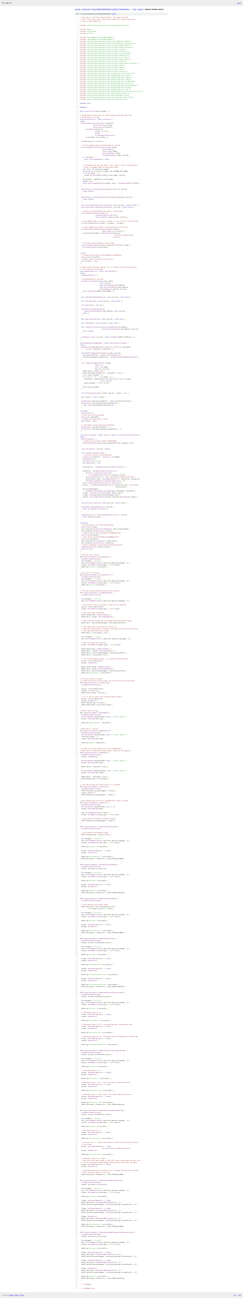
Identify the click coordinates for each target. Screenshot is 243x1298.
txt (235, 1295)
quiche (77, 9)
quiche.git (86, 9)
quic (134, 9)
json (239, 1295)
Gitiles (11, 1295)
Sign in (239, 3)
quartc (140, 9)
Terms (22, 1295)
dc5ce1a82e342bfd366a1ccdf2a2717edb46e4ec (110, 9)
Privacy (16, 1295)
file (113, 14)
